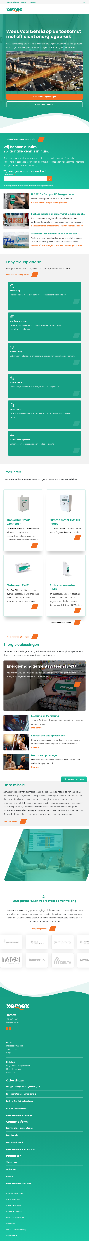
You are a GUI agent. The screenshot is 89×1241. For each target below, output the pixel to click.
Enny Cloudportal (14, 1142)
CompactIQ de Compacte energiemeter (49, 202)
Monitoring (36, 727)
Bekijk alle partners (39, 929)
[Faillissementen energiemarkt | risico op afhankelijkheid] (16, 221)
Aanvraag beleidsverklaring (16, 1230)
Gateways (11, 1169)
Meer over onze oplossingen (18, 637)
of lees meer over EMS (44, 104)
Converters (11, 1162)
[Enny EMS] (16, 742)
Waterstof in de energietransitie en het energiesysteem (57, 245)
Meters (9, 1176)
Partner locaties (11, 1236)
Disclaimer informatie (13, 1205)
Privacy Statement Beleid (15, 1218)
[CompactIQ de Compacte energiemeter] (16, 201)
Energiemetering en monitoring (21, 1094)
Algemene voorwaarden (14, 1193)
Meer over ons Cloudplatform (17, 275)
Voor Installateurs (13, 2)
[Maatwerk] (16, 762)
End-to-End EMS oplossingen (19, 1101)
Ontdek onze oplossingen (44, 97)
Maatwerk (36, 767)
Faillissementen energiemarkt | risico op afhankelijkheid (57, 225)
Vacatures (32, 2)
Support (23, 2)
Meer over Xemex (10, 821)
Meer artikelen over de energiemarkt (21, 139)
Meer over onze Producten (18, 1183)
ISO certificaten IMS (13, 1199)
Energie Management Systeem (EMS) (23, 1086)
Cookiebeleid (10, 1224)
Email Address (9, 175)
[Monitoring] (16, 723)
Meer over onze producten (61, 622)
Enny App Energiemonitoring (19, 1128)
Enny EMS (36, 747)
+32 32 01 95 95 (13, 1019)
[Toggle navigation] (84, 9)
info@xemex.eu (12, 1022)
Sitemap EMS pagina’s (14, 1212)
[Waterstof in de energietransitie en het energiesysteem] (16, 240)
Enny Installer (12, 1135)
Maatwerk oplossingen (17, 1108)
